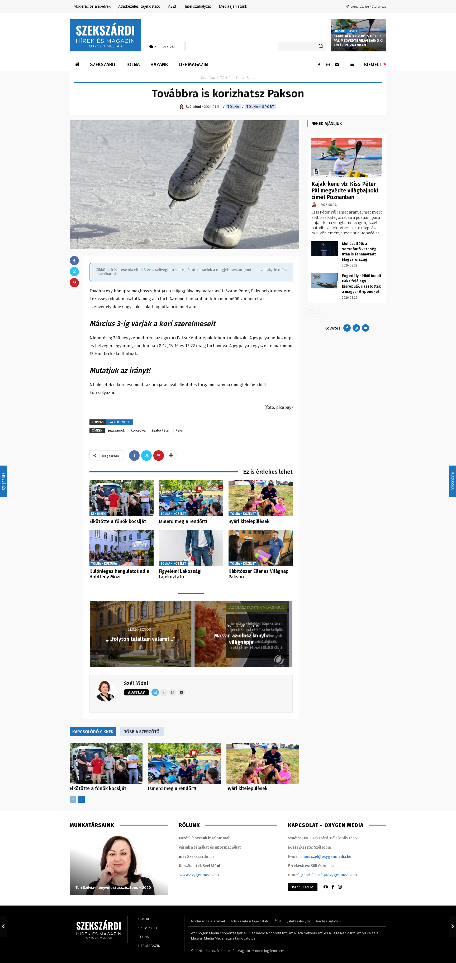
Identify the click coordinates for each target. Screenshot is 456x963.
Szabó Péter (160, 430)
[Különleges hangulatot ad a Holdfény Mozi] (121, 548)
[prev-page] (73, 799)
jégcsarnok (116, 430)
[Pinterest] (158, 455)
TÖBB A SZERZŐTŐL (143, 731)
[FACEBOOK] (333, 887)
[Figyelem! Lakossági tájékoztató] (191, 548)
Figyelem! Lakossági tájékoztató (180, 574)
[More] (171, 455)
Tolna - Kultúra (104, 563)
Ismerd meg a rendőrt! (183, 521)
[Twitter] (146, 455)
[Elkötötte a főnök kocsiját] (121, 498)
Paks (179, 430)
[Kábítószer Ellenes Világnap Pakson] (261, 548)
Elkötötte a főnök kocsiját (117, 521)
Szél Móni (136, 683)
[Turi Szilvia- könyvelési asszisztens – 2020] (119, 864)
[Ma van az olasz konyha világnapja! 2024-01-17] (452, 926)
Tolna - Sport (260, 107)
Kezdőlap (208, 77)
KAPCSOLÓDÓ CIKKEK (92, 731)
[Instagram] (328, 65)
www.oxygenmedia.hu (199, 875)
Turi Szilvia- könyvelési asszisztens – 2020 (113, 887)
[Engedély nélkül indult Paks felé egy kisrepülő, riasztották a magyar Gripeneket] (324, 280)
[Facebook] (319, 65)
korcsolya (138, 430)
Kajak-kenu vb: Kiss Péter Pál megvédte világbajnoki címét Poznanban (358, 40)
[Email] (155, 692)
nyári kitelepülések (249, 521)
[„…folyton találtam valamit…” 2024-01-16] (3, 926)
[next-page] (81, 799)
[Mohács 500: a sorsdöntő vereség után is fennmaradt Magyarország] (324, 248)
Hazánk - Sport (346, 31)
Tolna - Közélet (173, 514)
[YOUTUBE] (325, 887)
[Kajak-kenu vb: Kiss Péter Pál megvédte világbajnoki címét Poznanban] (346, 157)
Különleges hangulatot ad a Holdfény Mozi (119, 574)
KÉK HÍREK (98, 514)
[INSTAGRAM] (340, 887)
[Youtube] (337, 65)
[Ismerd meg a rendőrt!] (191, 498)
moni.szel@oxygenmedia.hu (326, 856)
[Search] (321, 46)
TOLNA (225, 77)
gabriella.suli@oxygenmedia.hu (329, 875)
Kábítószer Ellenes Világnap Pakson (258, 574)
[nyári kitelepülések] (261, 498)
